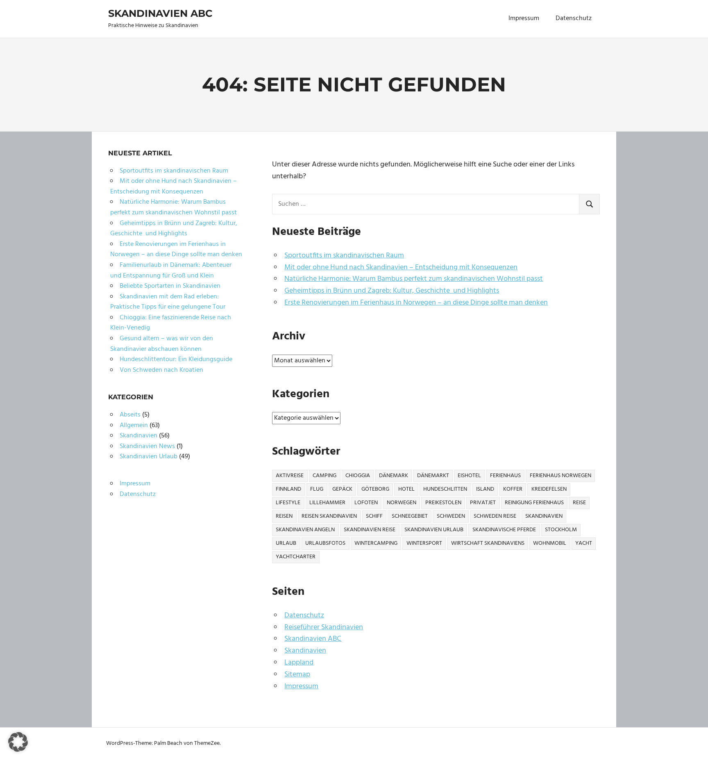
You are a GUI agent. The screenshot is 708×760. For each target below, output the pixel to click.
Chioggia (357, 475)
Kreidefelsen (549, 489)
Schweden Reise (495, 516)
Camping (324, 475)
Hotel (406, 489)
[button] (18, 742)
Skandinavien (544, 516)
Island (485, 489)
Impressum (523, 18)
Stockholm (561, 530)
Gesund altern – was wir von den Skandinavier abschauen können (161, 344)
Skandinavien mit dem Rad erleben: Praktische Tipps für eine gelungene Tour (167, 302)
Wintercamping (375, 543)
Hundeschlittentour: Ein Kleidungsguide (176, 359)
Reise (579, 502)
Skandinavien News (147, 446)
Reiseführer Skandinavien (323, 627)
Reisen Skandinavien (329, 516)
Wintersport (424, 543)
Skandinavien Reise (369, 530)
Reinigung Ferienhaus (534, 502)
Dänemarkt (433, 475)
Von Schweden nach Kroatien (161, 370)
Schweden (451, 516)
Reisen (284, 516)
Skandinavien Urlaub (433, 530)
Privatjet (483, 502)
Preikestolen (443, 502)
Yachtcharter (295, 557)
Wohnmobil (549, 543)
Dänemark (393, 475)
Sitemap (297, 674)
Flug (316, 489)
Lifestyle (288, 502)
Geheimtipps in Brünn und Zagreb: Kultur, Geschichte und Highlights (391, 291)
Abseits (130, 415)
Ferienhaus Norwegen (560, 475)
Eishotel (469, 475)
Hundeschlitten (445, 489)
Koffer (512, 489)
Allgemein (134, 425)
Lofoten (366, 502)
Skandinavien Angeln (305, 530)
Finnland (288, 489)
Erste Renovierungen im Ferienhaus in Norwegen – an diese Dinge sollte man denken (416, 303)
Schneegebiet (410, 516)
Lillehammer (327, 502)
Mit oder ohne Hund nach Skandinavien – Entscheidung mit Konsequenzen (400, 267)
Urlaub (286, 543)
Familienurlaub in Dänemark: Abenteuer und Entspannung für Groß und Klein (170, 270)
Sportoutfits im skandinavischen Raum (344, 256)
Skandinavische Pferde (504, 530)
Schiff (374, 516)
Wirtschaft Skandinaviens (487, 543)
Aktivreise (290, 475)
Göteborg (375, 489)
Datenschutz (574, 18)
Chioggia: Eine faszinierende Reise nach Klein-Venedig (170, 323)
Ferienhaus (505, 475)
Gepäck (342, 489)
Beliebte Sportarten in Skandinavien (170, 286)
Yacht (583, 543)
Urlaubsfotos (325, 543)
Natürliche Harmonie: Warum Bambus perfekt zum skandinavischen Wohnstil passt (413, 279)
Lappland (298, 663)
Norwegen (401, 502)
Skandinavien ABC (160, 13)
